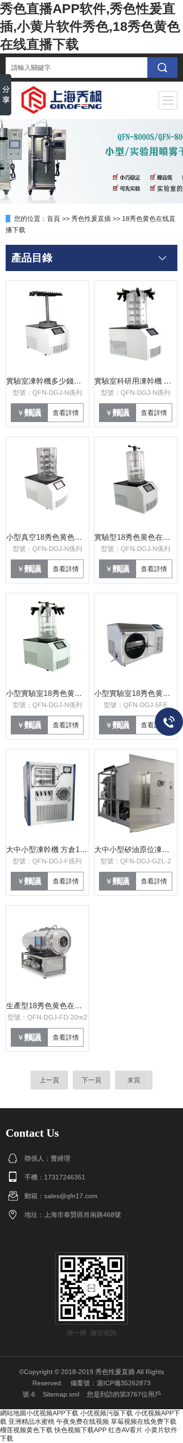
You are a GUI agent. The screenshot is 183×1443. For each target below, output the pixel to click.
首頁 (53, 218)
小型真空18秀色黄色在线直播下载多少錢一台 (47, 537)
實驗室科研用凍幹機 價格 (135, 381)
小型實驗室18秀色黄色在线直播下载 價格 (135, 693)
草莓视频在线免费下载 (143, 1421)
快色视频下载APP (80, 1430)
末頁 (133, 1080)
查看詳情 (66, 412)
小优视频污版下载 (106, 1413)
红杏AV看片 (125, 1430)
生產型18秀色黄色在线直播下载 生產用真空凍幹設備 (47, 1006)
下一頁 (91, 1080)
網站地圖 (13, 1413)
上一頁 (49, 1080)
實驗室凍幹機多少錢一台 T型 (47, 381)
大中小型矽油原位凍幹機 (135, 850)
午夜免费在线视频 (82, 1421)
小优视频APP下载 (52, 1413)
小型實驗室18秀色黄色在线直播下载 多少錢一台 (47, 693)
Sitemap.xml (61, 1394)
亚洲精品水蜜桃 (31, 1421)
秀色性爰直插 (91, 218)
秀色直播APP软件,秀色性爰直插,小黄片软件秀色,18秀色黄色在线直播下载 (90, 26)
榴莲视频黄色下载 (26, 1430)
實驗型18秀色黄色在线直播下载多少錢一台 (135, 537)
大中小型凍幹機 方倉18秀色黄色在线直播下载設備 (47, 850)
